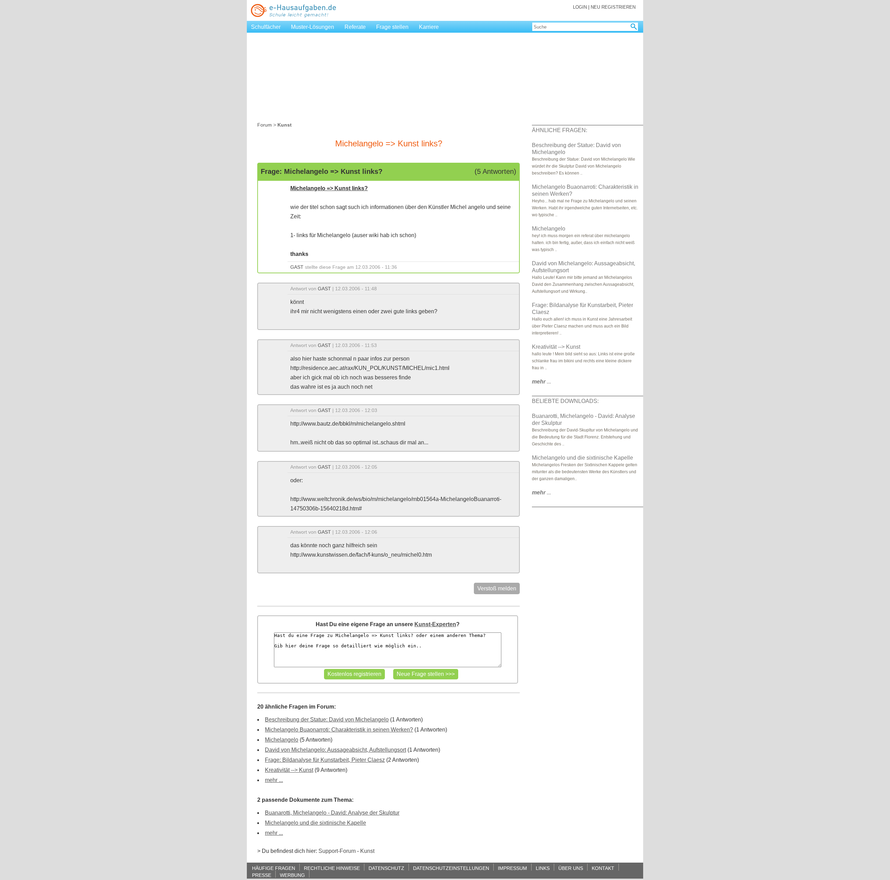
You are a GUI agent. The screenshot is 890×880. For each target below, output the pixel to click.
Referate (355, 27)
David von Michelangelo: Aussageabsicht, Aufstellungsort (335, 750)
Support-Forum (337, 851)
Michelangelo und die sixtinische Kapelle (315, 823)
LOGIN (580, 7)
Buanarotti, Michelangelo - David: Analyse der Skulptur (332, 813)
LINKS (543, 868)
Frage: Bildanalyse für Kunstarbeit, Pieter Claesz (325, 760)
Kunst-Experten (435, 624)
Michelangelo (281, 740)
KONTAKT (603, 868)
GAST (297, 267)
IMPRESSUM (512, 868)
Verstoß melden (496, 588)
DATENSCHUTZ (386, 868)
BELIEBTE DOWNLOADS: (565, 401)
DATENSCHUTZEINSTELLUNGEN (451, 868)
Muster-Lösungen (312, 27)
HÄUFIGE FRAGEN (273, 868)
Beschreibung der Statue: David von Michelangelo (327, 719)
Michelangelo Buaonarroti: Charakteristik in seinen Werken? (339, 730)
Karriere (429, 27)
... (541, 382)
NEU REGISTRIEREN (613, 7)
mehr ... (274, 780)
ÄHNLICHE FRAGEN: (559, 130)
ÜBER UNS (570, 868)
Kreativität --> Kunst (289, 770)
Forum (264, 125)
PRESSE (261, 875)
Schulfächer (266, 27)
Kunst (367, 851)
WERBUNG (292, 875)
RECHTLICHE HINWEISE (332, 868)
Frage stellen (392, 27)
